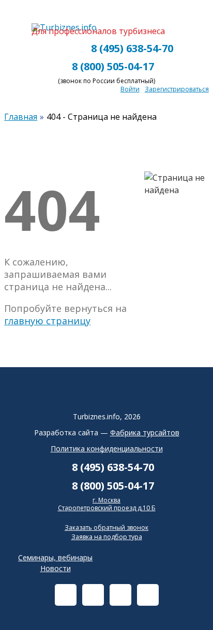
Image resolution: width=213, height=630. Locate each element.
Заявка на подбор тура (106, 536)
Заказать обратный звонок (106, 527)
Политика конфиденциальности (107, 448)
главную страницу (47, 320)
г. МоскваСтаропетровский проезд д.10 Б (107, 504)
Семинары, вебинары (55, 557)
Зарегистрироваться (177, 89)
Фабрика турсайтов (144, 432)
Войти (130, 89)
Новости (55, 568)
